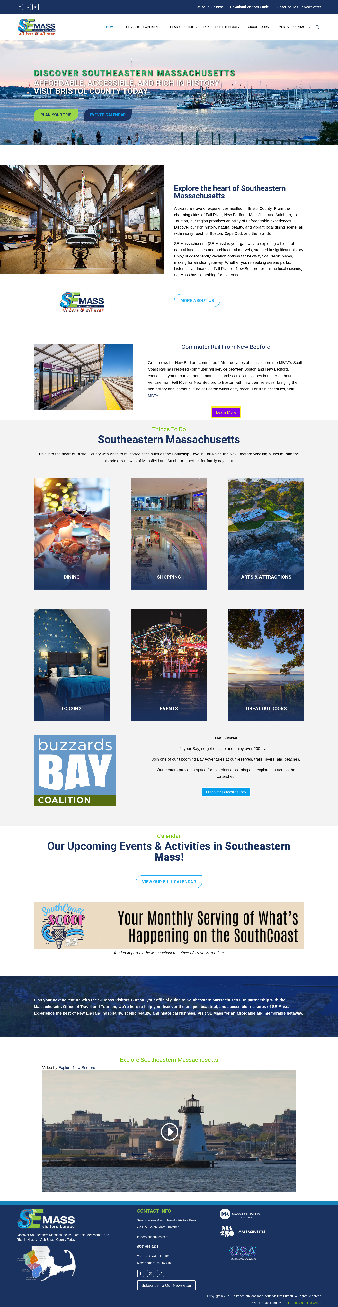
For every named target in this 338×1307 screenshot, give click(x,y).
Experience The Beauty (221, 27)
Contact (300, 27)
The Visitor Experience (142, 27)
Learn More (226, 412)
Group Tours (258, 27)
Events (283, 27)
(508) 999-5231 (147, 1246)
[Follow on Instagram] (35, 7)
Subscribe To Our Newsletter (298, 7)
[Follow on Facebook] (20, 7)
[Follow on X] (28, 7)
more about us (197, 300)
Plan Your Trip (182, 27)
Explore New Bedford (76, 1068)
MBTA (153, 396)
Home (111, 27)
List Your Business (209, 7)
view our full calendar (169, 881)
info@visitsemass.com (152, 1236)
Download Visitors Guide (249, 7)
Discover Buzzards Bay (226, 792)
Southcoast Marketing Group (301, 1303)
